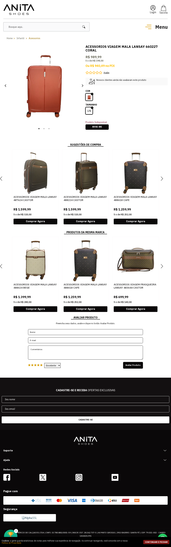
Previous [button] (5, 85)
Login (153, 12)
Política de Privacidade (11, 543)
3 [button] (49, 128)
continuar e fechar (156, 542)
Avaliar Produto (133, 365)
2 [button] (44, 128)
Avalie (106, 72)
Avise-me (97, 127)
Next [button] (82, 85)
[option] (44, 85)
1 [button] (39, 128)
